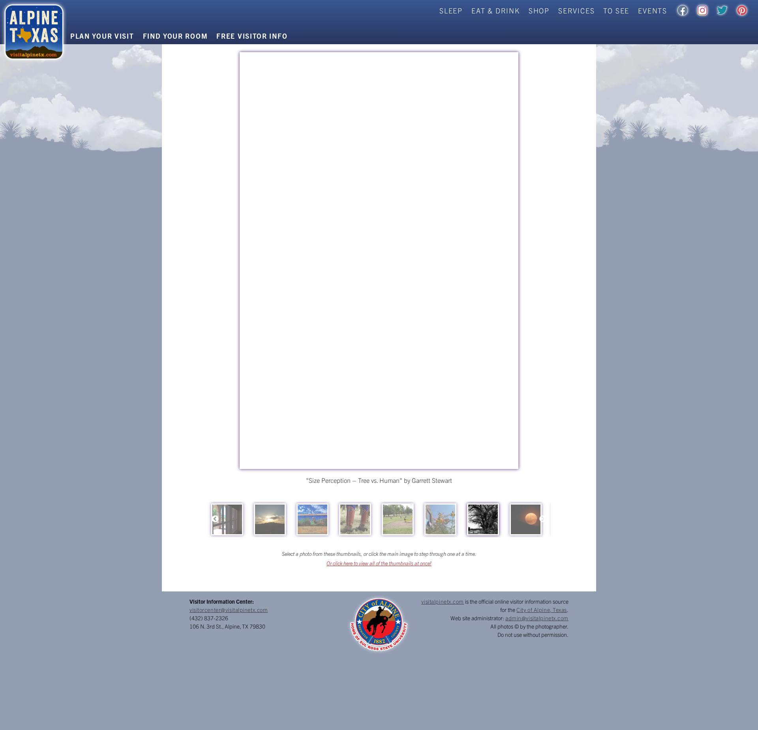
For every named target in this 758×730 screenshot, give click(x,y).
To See (616, 10)
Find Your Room (175, 36)
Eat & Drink (495, 10)
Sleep (451, 10)
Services (576, 10)
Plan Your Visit (102, 36)
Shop (539, 10)
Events (652, 10)
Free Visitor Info (251, 36)
